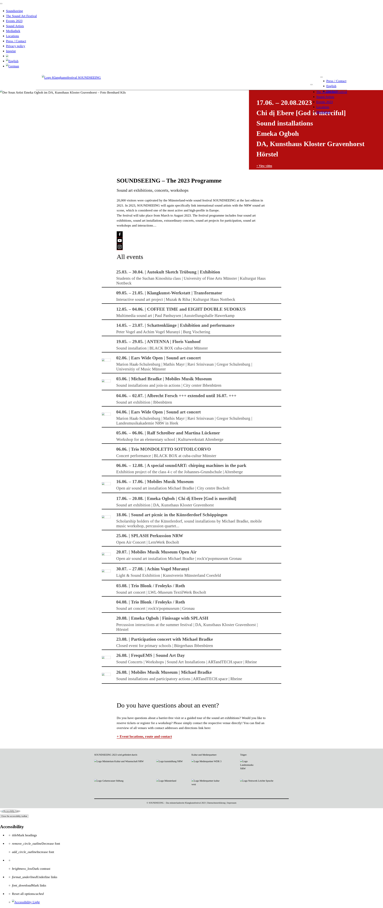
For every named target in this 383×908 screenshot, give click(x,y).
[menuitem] (7, 56)
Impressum (231, 803)
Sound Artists (325, 97)
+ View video (264, 165)
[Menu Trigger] (1, 3)
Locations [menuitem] (12, 36)
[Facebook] (120, 234)
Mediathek (323, 112)
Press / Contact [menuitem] (16, 41)
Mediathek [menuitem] (13, 31)
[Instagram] (120, 247)
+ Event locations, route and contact (144, 736)
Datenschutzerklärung (216, 803)
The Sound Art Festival (331, 92)
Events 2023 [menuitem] (14, 21)
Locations (322, 107)
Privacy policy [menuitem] (15, 46)
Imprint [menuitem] (11, 51)
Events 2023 (324, 102)
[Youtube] (120, 241)
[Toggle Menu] (321, 77)
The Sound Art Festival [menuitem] (21, 16)
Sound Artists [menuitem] (15, 26)
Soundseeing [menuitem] (14, 11)
